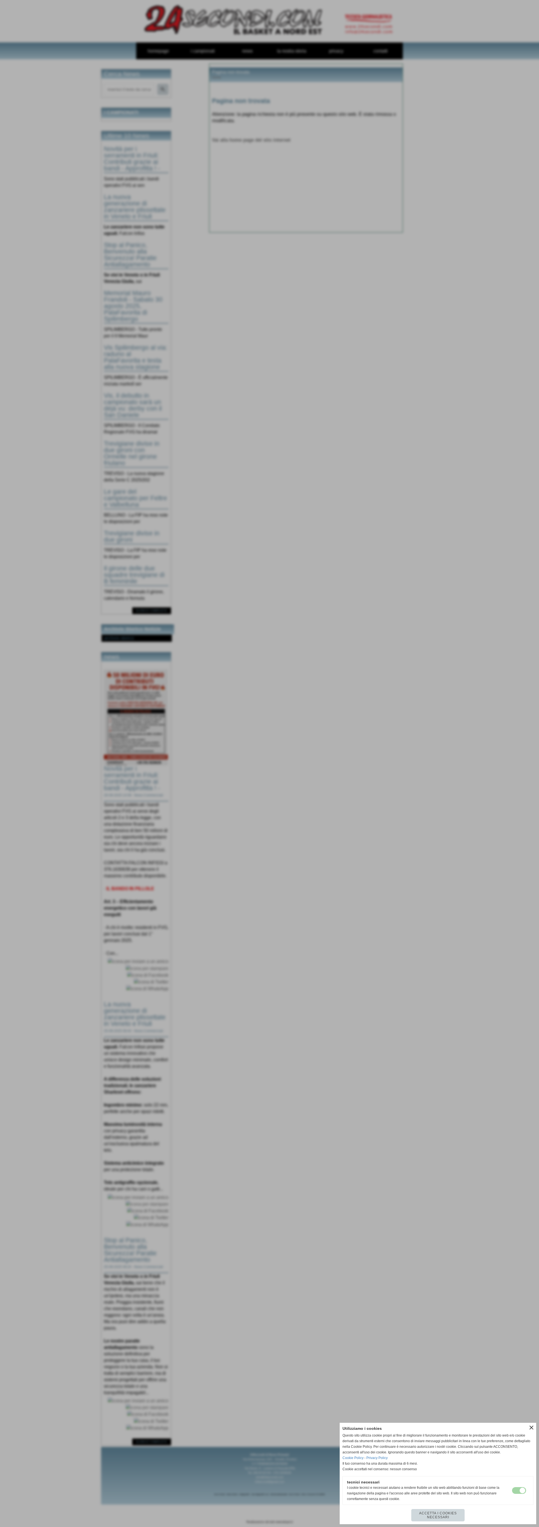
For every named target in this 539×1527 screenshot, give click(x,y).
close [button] (531, 1427)
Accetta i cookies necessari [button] (438, 1515)
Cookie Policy (353, 1458)
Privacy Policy (377, 1458)
